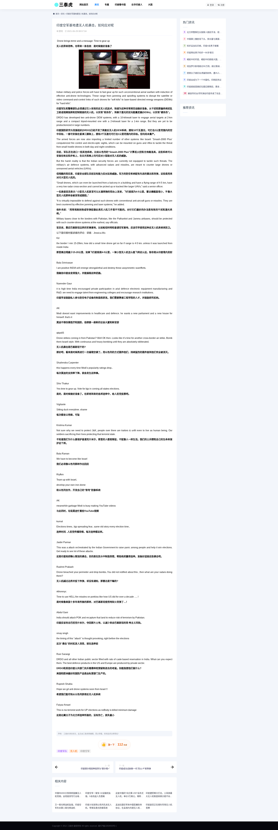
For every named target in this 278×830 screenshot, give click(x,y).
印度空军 (85, 751)
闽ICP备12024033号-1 (107, 826)
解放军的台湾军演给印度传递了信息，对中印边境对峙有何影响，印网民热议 (205, 93)
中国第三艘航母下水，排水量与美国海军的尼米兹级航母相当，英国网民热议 (205, 39)
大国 (150, 4)
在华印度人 (136, 4)
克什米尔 (91, 439)
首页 (57, 14)
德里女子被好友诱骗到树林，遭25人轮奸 (205, 73)
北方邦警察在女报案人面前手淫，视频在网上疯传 (205, 32)
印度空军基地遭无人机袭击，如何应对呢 (82, 14)
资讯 (97, 4)
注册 (222, 5)
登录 (212, 5)
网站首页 (83, 4)
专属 (107, 4)
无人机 (73, 751)
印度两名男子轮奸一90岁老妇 (200, 52)
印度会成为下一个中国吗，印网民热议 (204, 80)
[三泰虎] (63, 5)
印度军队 (61, 108)
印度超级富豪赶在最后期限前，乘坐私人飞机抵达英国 (205, 86)
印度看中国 (120, 4)
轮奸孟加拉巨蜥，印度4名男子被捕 (202, 46)
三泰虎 (66, 734)
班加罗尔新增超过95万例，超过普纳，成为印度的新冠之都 (205, 66)
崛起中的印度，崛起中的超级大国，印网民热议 (205, 59)
